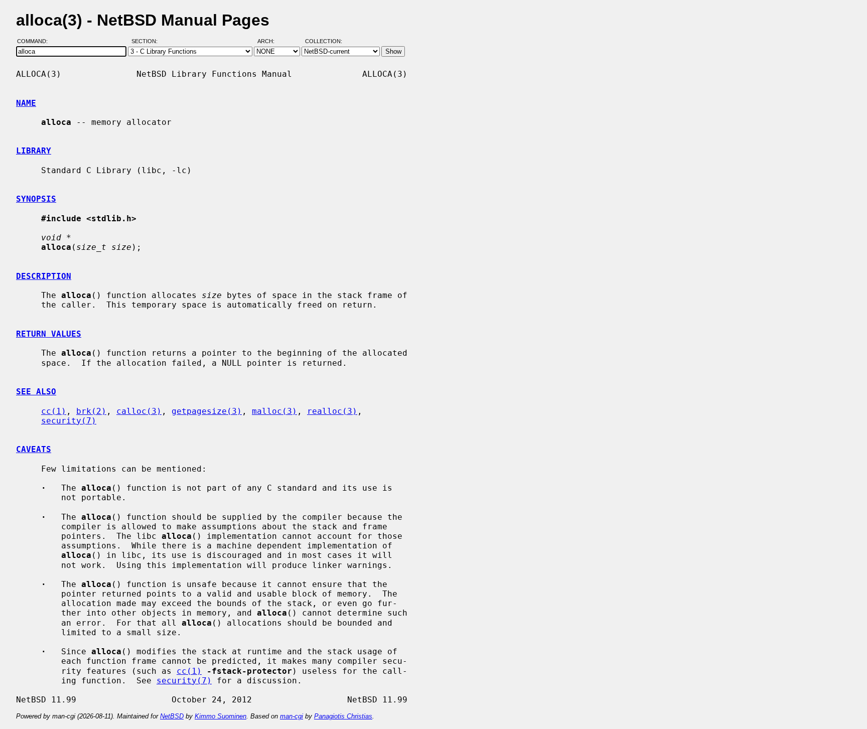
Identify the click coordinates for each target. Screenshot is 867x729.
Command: (35, 42)
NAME (26, 103)
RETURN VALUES (48, 334)
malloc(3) (274, 411)
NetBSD (172, 716)
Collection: (323, 42)
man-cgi (291, 716)
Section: (146, 42)
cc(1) (53, 411)
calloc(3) (139, 411)
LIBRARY (33, 151)
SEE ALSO (36, 391)
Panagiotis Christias (343, 716)
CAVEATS (33, 449)
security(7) (68, 420)
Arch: (270, 42)
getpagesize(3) (207, 411)
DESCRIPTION (43, 276)
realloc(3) (332, 411)
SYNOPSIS (36, 199)
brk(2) (91, 411)
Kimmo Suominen (220, 716)
